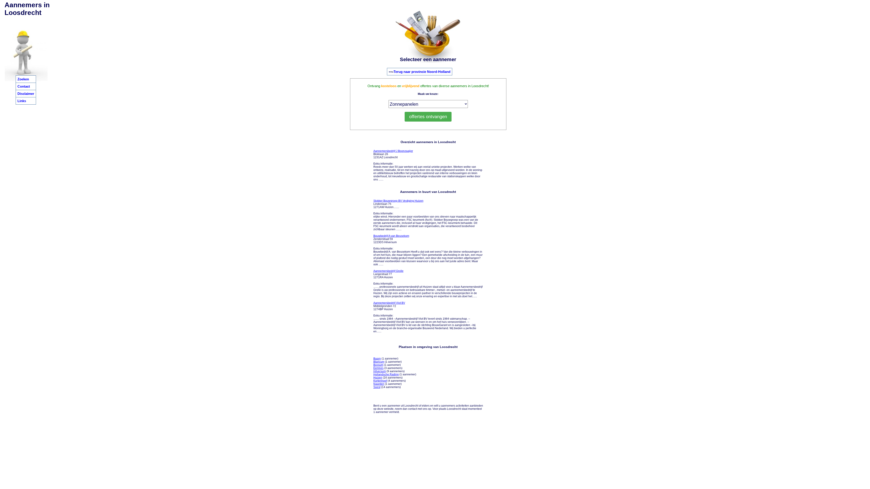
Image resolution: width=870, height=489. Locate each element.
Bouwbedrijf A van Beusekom (391, 235)
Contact (23, 86)
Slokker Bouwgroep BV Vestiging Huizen (398, 200)
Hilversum (379, 371)
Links (21, 101)
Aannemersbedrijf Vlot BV (389, 302)
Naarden (378, 384)
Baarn (377, 358)
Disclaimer (25, 94)
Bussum (378, 365)
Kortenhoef (380, 380)
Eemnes (378, 368)
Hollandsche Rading (386, 374)
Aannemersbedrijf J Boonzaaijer (393, 151)
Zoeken (23, 79)
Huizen (377, 377)
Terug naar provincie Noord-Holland (422, 72)
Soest (376, 387)
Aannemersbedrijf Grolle (388, 271)
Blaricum (378, 361)
